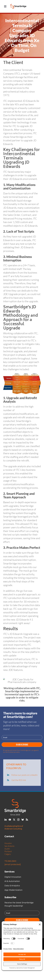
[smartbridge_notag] (18, 5)
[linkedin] (5, 820)
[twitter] (14, 820)
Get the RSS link (18, 780)
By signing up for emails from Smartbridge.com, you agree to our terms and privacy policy (21, 751)
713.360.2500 (10, 861)
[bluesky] (23, 820)
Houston (8, 843)
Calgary (7, 854)
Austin (7, 848)
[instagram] (18, 820)
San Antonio (9, 846)
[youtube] (10, 820)
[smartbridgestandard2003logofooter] (15, 800)
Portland (8, 851)
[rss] (27, 820)
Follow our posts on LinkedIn (24, 775)
